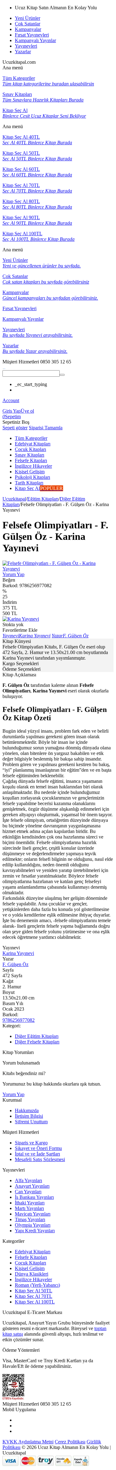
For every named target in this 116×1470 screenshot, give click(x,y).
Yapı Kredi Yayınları (35, 1230)
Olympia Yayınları (32, 1225)
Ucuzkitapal (14, 498)
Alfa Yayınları (28, 1180)
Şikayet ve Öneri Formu (38, 1148)
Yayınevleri (26, 46)
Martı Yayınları (29, 1208)
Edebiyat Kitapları (32, 1251)
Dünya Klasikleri (31, 1274)
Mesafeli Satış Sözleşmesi (40, 1159)
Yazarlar (23, 51)
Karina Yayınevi (18, 953)
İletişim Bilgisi (29, 1116)
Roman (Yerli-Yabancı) (37, 1285)
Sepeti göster (15, 427)
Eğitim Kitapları (42, 498)
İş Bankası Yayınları (34, 1197)
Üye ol (27, 411)
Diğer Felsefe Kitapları (37, 1041)
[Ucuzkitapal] (4, 367)
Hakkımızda (27, 1110)
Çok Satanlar (27, 23)
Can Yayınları (28, 1191)
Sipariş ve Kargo (31, 1142)
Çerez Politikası (70, 1441)
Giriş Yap (11, 411)
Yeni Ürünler (27, 18)
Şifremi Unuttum (31, 1121)
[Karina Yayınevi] (20, 619)
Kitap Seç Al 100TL (35, 1301)
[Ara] (62, 375)
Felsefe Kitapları (31, 1257)
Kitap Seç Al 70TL (33, 1296)
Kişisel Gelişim (30, 1268)
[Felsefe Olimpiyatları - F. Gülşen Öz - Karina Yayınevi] (58, 568)
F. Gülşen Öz (15, 964)
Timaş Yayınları (30, 1219)
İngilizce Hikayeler (33, 1279)
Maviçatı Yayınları (32, 1213)
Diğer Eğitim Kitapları (36, 1036)
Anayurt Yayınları (32, 1186)
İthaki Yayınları (30, 1202)
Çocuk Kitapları (30, 1262)
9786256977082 (18, 1020)
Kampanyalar (28, 29)
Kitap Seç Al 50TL (33, 1290)
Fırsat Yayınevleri (32, 34)
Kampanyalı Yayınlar (35, 40)
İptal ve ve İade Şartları (37, 1153)
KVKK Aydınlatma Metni (28, 1441)
